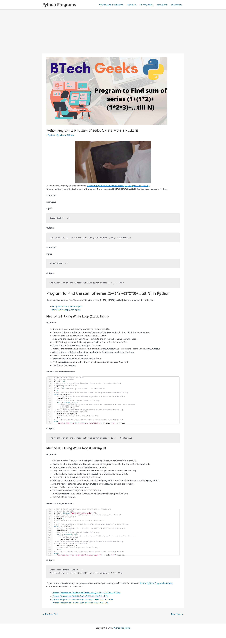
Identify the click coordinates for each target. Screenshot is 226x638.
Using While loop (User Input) (66, 310)
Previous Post (50, 614)
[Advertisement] (113, 27)
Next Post (177, 614)
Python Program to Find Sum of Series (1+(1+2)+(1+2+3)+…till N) (118, 185)
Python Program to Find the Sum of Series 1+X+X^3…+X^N (80, 596)
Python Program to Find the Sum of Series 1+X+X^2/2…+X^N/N (82, 599)
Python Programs (59, 4)
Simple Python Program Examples (156, 583)
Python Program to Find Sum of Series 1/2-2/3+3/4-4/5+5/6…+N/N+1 (86, 593)
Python (51, 135)
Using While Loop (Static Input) (67, 306)
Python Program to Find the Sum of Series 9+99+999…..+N (80, 603)
